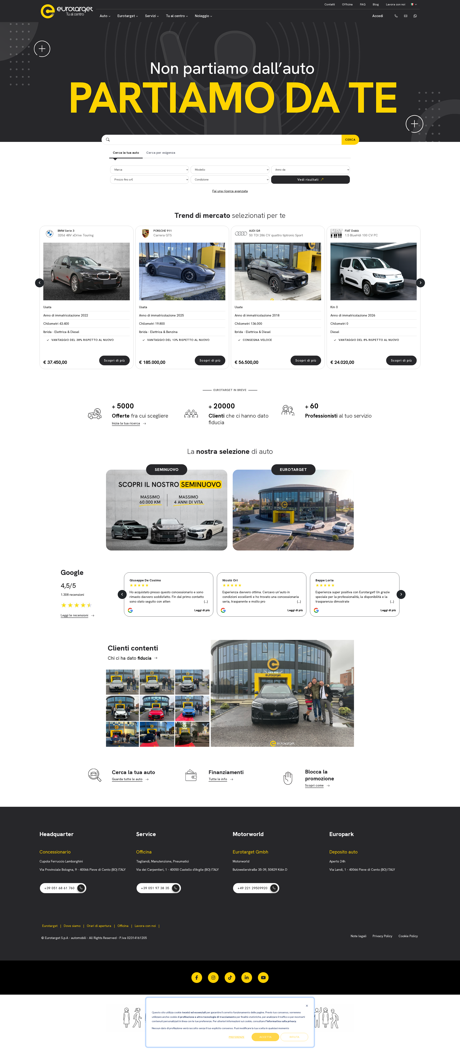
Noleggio (202, 15)
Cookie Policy (408, 936)
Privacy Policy (383, 936)
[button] (39, 282)
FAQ (363, 4)
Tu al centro (175, 15)
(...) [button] (206, 601)
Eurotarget (126, 15)
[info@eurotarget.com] (405, 15)
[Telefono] (394, 15)
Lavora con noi (395, 4)
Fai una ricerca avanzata (230, 191)
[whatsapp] (415, 15)
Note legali (359, 936)
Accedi (377, 16)
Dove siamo (72, 926)
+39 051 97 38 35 (155, 888)
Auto (103, 15)
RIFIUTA (294, 1036)
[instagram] (213, 977)
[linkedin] (246, 977)
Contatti (330, 4)
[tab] (126, 153)
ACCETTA (265, 1036)
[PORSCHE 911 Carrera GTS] (182, 271)
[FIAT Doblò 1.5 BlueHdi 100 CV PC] (373, 271)
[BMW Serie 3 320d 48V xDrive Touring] (86, 271)
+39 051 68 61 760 (59, 888)
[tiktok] (230, 977)
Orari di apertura (99, 926)
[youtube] (263, 977)
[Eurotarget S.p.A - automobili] (68, 11)
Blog (376, 4)
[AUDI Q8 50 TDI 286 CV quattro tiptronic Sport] (278, 271)
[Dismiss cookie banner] (307, 1005)
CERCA (350, 140)
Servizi (150, 15)
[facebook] (196, 977)
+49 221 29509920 (253, 888)
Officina (347, 4)
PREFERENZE (236, 1036)
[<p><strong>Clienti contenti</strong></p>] (157, 708)
